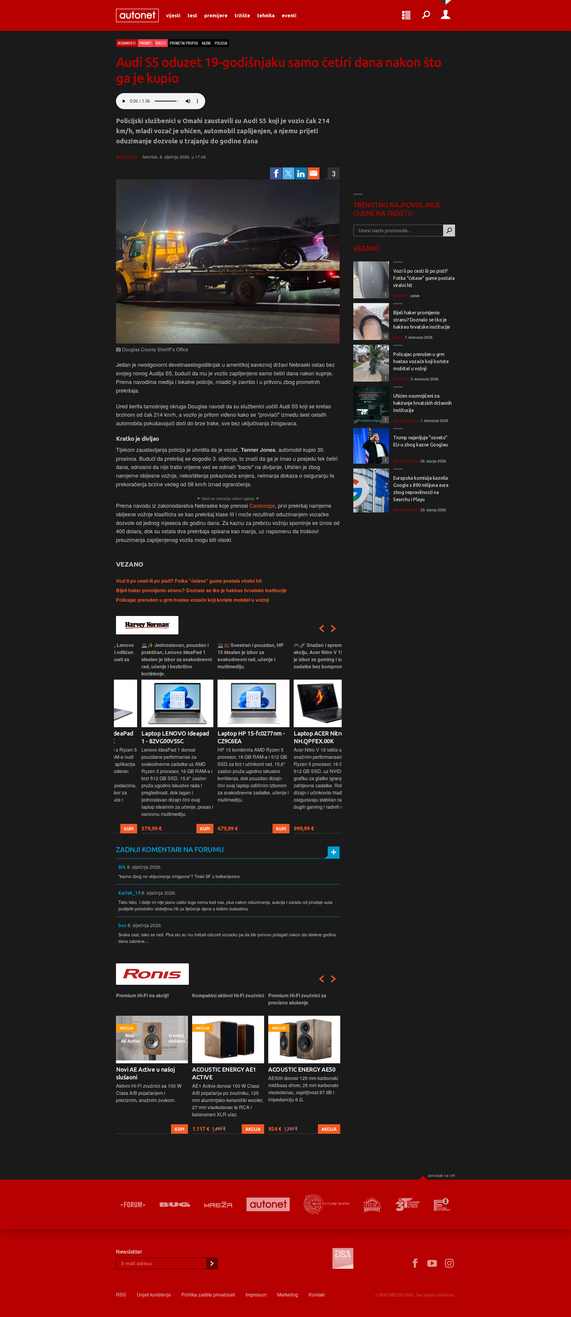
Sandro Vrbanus (406, 420)
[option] (152, 737)
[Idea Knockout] (372, 1204)
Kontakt (317, 1294)
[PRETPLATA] (211, 1263)
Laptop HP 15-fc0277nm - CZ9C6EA (226, 737)
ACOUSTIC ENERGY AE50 (225, 1069)
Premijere (216, 15)
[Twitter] (288, 173)
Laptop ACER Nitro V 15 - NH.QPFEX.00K (301, 737)
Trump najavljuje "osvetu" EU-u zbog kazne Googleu (420, 441)
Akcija (176, 1129)
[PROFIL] (445, 15)
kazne (206, 43)
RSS (121, 1294)
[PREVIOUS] (321, 628)
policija (221, 43)
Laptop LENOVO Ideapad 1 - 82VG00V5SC (150, 737)
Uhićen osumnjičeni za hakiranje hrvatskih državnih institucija (422, 403)
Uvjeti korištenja (154, 1294)
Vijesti (173, 15)
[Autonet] (268, 1204)
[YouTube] (432, 1263)
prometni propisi (184, 43)
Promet (145, 43)
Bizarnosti (127, 43)
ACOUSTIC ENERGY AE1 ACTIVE (148, 1073)
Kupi (179, 829)
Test (192, 15)
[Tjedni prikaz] (406, 15)
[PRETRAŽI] (449, 230)
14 (384, 336)
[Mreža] (218, 1204)
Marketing (287, 1294)
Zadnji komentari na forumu (170, 850)
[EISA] (342, 1259)
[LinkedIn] (301, 173)
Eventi (289, 15)
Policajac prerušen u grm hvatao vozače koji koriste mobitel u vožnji (192, 599)
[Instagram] (449, 1263)
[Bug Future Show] (326, 1204)
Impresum (256, 1294)
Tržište (242, 15)
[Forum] (133, 1204)
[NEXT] (333, 628)
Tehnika (265, 15)
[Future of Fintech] (442, 1204)
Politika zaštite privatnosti (208, 1294)
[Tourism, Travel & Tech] (407, 1205)
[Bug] (175, 1204)
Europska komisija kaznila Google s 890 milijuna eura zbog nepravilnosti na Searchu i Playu (420, 488)
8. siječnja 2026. (144, 866)
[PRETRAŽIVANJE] (425, 15)
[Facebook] (276, 173)
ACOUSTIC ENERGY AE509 (303, 1069)
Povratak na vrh (441, 1175)
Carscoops (262, 505)
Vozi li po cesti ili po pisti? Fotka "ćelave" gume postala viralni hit (189, 580)
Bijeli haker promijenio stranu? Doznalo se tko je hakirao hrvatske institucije (201, 590)
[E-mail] (313, 173)
